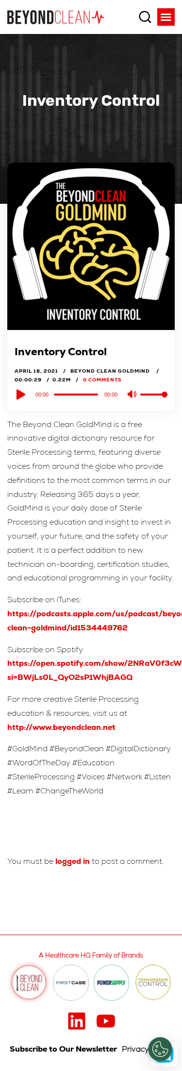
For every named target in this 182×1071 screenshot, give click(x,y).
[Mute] (132, 395)
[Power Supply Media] (112, 983)
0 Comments (102, 380)
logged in (72, 861)
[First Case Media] (71, 983)
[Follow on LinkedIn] (76, 1021)
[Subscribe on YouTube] (106, 1021)
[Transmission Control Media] (153, 983)
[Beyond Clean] (55, 17)
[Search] (145, 17)
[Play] (20, 394)
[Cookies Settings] (160, 1049)
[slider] (153, 402)
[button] (166, 17)
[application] (91, 394)
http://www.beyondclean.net (61, 727)
